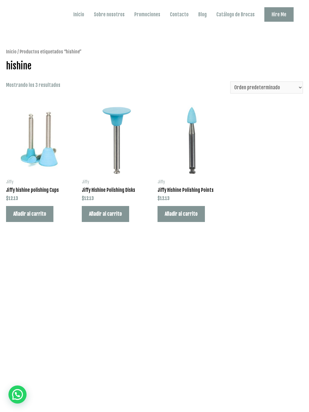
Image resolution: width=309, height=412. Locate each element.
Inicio (78, 14)
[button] (17, 394)
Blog (202, 14)
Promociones (147, 14)
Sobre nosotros (109, 14)
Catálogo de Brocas (235, 14)
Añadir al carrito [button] (29, 214)
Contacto (179, 14)
